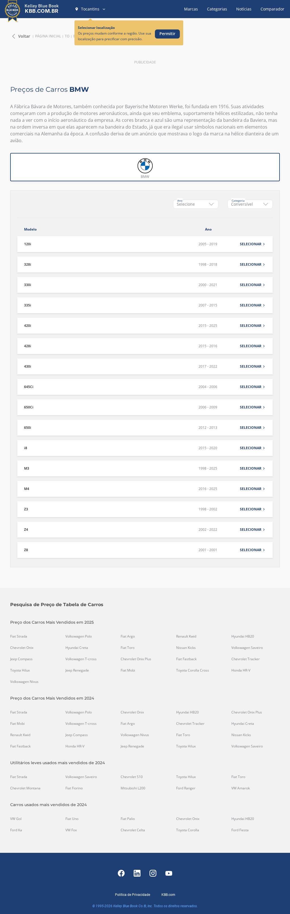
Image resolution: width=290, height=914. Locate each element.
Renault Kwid (186, 636)
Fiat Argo (128, 636)
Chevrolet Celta (133, 830)
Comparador (272, 9)
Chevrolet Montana (25, 788)
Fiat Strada (18, 636)
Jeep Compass (21, 659)
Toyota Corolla (187, 830)
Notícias (243, 9)
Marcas (191, 9)
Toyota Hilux (20, 670)
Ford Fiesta (240, 830)
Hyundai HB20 (242, 636)
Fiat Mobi (128, 670)
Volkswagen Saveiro (247, 647)
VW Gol (16, 819)
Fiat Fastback (186, 659)
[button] (90, 9)
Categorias (217, 9)
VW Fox (71, 830)
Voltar (24, 36)
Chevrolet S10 (132, 777)
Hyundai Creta (76, 647)
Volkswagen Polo (78, 636)
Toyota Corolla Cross (192, 670)
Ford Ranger (185, 788)
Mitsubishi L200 (133, 788)
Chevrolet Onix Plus (136, 659)
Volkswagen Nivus (24, 681)
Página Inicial (48, 36)
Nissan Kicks (186, 647)
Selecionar (250, 244)
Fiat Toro (128, 647)
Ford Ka (16, 830)
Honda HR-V (240, 670)
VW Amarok (240, 788)
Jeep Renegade (77, 670)
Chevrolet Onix (21, 647)
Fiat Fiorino (74, 788)
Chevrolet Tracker (245, 659)
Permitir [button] (167, 33)
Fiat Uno (71, 819)
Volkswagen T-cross (81, 659)
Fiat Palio (128, 819)
